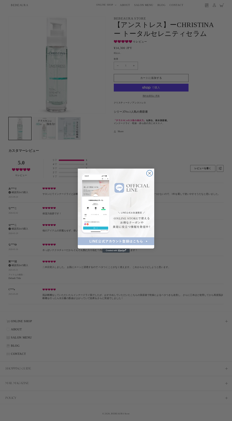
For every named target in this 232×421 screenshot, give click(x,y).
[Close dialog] (150, 173)
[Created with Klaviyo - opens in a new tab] (116, 251)
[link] (116, 207)
